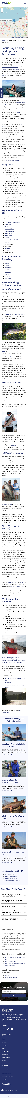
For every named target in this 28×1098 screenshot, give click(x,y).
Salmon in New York (10, 874)
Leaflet (13, 37)
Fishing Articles (6, 1057)
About (3, 1039)
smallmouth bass (6, 67)
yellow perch (16, 69)
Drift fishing (8, 272)
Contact (4, 1045)
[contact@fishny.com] (2, 1090)
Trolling (7, 263)
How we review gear (7, 1076)
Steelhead (7, 226)
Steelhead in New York (11, 876)
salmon (14, 64)
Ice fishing (7, 276)
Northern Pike (8, 233)
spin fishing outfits (19, 314)
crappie (4, 69)
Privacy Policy (5, 1051)
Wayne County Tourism (11, 977)
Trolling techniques (7, 504)
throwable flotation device (17, 586)
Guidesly (7, 975)
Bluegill (7, 242)
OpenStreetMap (19, 37)
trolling (3, 351)
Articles (4, 1060)
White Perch (8, 248)
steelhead (13, 104)
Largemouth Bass (9, 229)
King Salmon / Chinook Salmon (13, 222)
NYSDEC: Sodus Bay (10, 683)
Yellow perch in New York (11, 878)
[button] (25, 3)
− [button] (2, 11)
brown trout (5, 104)
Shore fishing (8, 267)
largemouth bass (21, 64)
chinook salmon (20, 102)
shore (18, 112)
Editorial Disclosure (7, 1073)
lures (11, 356)
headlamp (21, 582)
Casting (7, 265)
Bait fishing (8, 269)
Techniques (5, 1054)
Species (4, 1048)
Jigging (7, 274)
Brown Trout (8, 224)
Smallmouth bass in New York (12, 880)
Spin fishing (8, 278)
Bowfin (7, 250)
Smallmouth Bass (9, 231)
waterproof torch (12, 582)
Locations (4, 1042)
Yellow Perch (8, 235)
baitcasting (8, 314)
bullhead (4, 75)
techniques (13, 445)
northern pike (14, 67)
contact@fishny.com (11, 1091)
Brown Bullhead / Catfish (11, 239)
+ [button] (2, 9)
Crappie (7, 237)
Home (3, 40)
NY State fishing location (12, 160)
